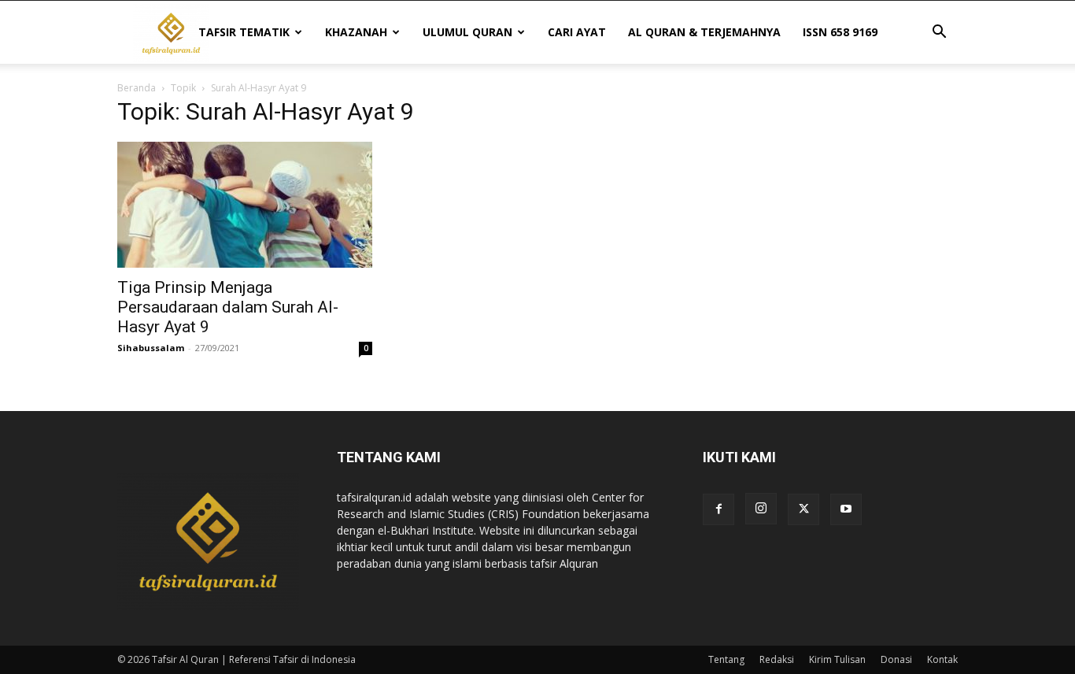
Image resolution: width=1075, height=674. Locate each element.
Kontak (942, 659)
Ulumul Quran (467, 31)
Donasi (896, 659)
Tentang (726, 659)
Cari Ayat (577, 31)
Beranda (136, 87)
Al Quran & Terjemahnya (704, 31)
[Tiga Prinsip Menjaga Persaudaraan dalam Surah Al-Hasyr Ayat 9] (244, 205)
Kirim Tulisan (837, 659)
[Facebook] (718, 509)
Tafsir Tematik (244, 31)
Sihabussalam (150, 348)
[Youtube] (846, 509)
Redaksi (776, 659)
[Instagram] (761, 508)
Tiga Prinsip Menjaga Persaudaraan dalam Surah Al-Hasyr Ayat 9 (227, 307)
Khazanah (356, 31)
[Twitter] (803, 509)
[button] (939, 33)
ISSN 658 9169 (840, 31)
